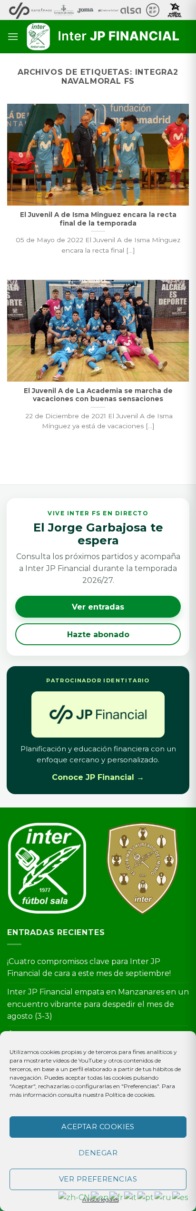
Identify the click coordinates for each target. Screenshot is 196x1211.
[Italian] (130, 1196)
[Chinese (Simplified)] (75, 1196)
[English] (100, 1196)
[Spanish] (180, 1196)
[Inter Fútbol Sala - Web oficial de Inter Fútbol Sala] (104, 36)
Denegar (98, 1152)
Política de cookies (129, 1094)
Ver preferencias (98, 1178)
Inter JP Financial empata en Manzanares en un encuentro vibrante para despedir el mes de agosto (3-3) (98, 1004)
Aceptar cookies (98, 1126)
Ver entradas (98, 606)
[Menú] (13, 36)
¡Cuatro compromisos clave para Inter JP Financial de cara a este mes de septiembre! (89, 967)
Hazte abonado (98, 634)
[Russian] (163, 1196)
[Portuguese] (146, 1196)
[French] (116, 1196)
